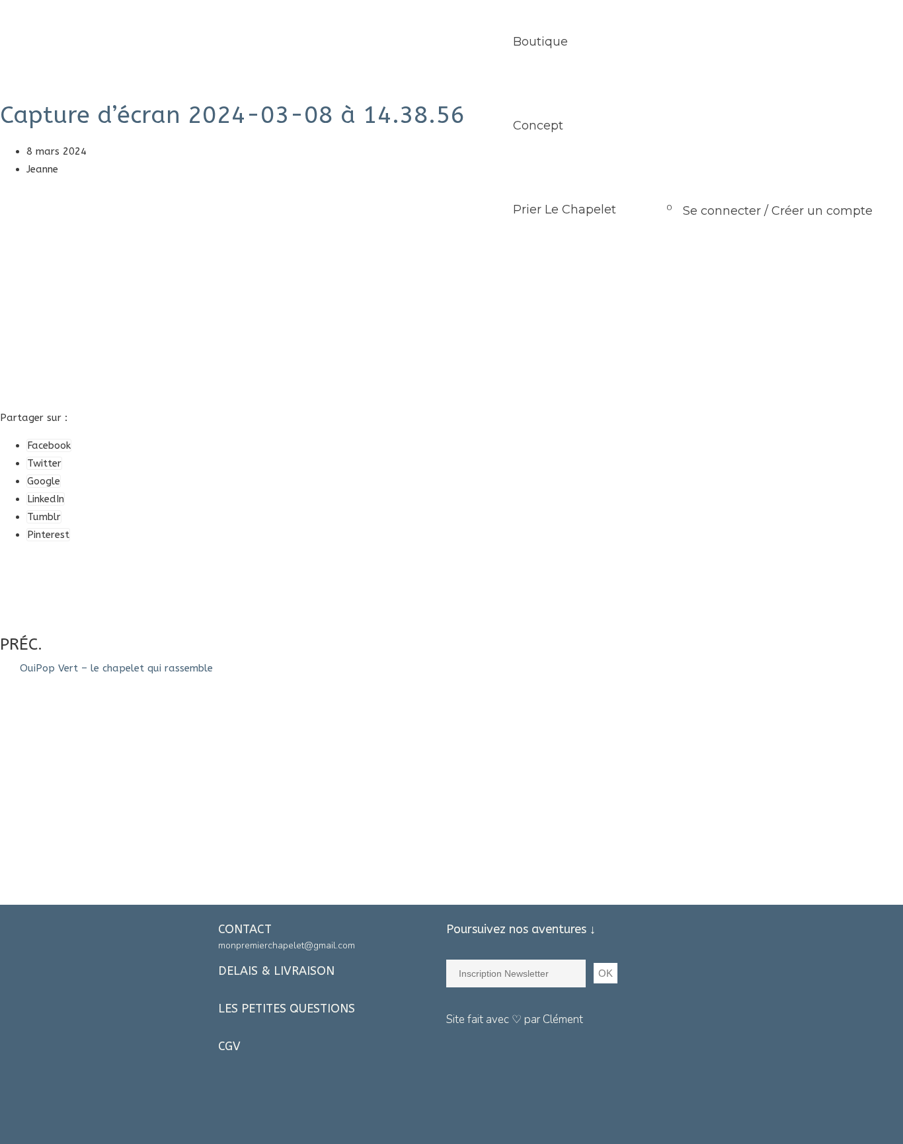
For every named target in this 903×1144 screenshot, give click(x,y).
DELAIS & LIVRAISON (276, 971)
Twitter (44, 463)
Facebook (49, 445)
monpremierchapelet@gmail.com (286, 945)
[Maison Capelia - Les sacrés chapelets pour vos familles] (98, 42)
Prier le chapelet (564, 209)
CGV (229, 1046)
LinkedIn (45, 499)
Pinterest (48, 535)
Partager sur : (33, 418)
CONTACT (245, 929)
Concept (538, 125)
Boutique (540, 41)
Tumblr (44, 517)
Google (43, 481)
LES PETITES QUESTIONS (286, 1008)
